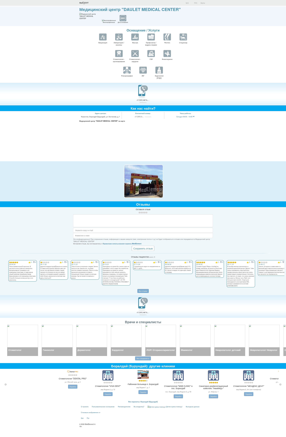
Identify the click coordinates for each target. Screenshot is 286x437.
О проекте (84, 406)
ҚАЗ (187, 3)
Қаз (82, 418)
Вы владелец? (139, 406)
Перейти (73, 386)
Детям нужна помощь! (174, 406)
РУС (195, 3)
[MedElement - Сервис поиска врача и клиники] (84, 3)
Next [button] (280, 384)
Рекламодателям (124, 406)
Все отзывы (143, 291)
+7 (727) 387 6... (143, 101)
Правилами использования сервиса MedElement (122, 243)
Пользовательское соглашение (103, 406)
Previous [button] (5, 384)
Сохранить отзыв (143, 248)
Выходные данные (192, 406)
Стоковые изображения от (90, 412)
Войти (203, 3)
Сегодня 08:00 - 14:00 (184, 116)
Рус (88, 418)
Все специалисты (143, 358)
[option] (143, 384)
